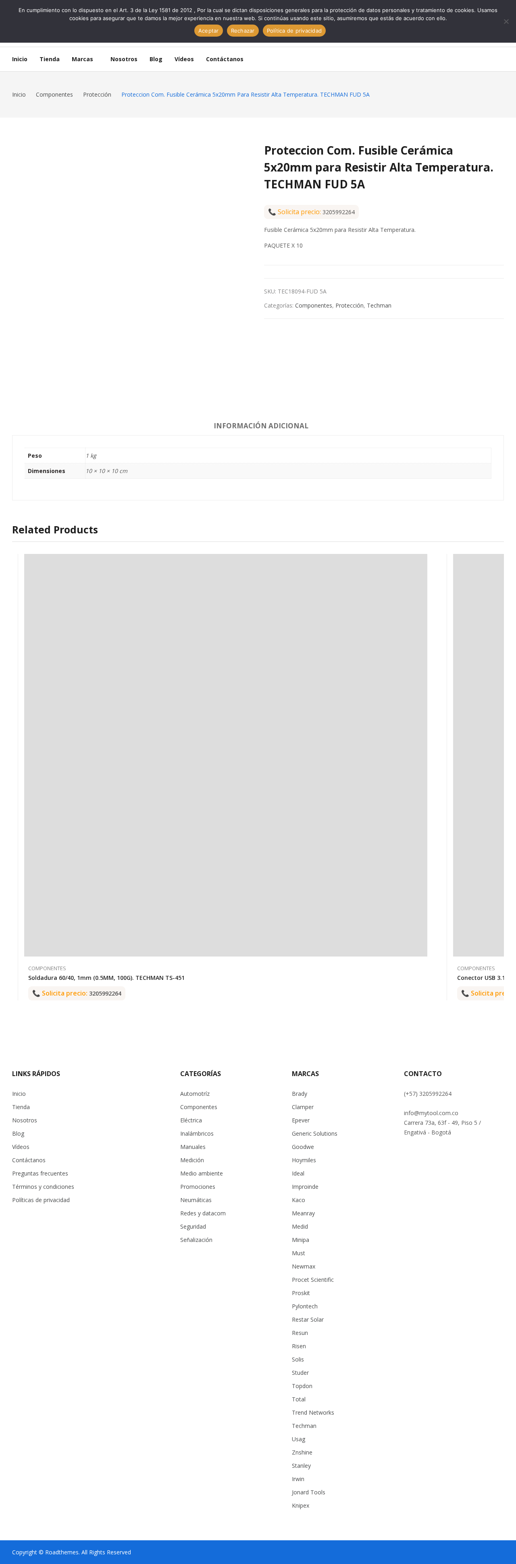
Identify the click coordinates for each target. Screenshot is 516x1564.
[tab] (261, 427)
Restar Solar (308, 1319)
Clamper (303, 1107)
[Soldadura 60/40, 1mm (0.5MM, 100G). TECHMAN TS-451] (225, 755)
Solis (298, 1359)
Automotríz (195, 1093)
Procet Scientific (313, 1279)
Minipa (300, 1240)
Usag (298, 1439)
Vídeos (20, 1147)
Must (298, 1253)
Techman (379, 305)
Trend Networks (313, 1412)
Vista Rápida (423, 562)
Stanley (301, 1465)
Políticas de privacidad (41, 1200)
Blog (18, 1133)
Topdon (302, 1386)
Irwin (298, 1479)
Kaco (298, 1200)
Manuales (193, 1147)
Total (299, 1399)
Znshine (302, 1452)
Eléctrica (191, 1120)
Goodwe (303, 1147)
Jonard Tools (308, 1492)
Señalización (196, 1240)
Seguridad (193, 1226)
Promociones (197, 1186)
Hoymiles (304, 1160)
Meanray (303, 1213)
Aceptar (208, 30)
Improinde (305, 1186)
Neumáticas (196, 1200)
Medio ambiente (201, 1173)
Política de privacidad (294, 30)
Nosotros (24, 1120)
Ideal (298, 1173)
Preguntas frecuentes (40, 1173)
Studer (300, 1372)
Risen (299, 1346)
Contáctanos (29, 1160)
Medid (300, 1226)
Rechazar (243, 30)
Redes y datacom (203, 1213)
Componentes (313, 305)
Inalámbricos (197, 1133)
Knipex (300, 1505)
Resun (300, 1333)
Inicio (19, 1093)
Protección (349, 305)
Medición (192, 1160)
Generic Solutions (314, 1133)
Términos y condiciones (43, 1186)
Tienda (21, 1107)
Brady (299, 1093)
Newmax (303, 1266)
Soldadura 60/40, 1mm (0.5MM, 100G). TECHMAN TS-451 (106, 977)
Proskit (301, 1293)
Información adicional (261, 425)
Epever (301, 1120)
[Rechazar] (506, 21)
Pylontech (305, 1306)
